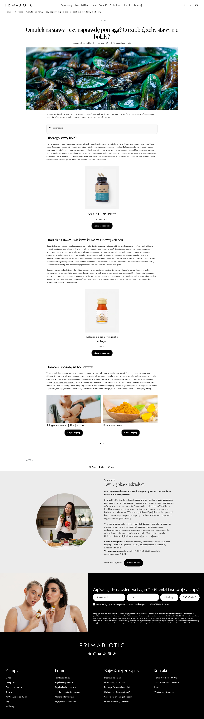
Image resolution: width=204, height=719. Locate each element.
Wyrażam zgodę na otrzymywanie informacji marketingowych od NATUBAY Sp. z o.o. (133, 604)
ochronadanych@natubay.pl (184, 623)
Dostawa (9, 692)
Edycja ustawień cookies (65, 701)
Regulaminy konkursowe (65, 687)
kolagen (124, 270)
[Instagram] (94, 653)
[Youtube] (99, 653)
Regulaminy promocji (64, 682)
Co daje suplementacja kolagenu (118, 696)
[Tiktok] (104, 653)
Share (103, 467)
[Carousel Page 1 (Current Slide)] (100, 443)
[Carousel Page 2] (103, 443)
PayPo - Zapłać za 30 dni (16, 696)
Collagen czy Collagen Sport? (117, 692)
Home (8, 11)
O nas (8, 677)
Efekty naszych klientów (114, 682)
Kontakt (157, 687)
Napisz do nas (133, 562)
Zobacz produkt (102, 226)
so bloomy (10, 706)
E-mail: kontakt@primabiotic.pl (166, 682)
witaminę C (70, 382)
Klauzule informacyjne (64, 696)
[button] (169, 597)
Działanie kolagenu (112, 677)
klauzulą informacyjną (141, 623)
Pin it (112, 467)
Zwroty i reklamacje (14, 687)
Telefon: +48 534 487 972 (165, 677)
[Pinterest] (114, 653)
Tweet (94, 467)
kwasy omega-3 (59, 382)
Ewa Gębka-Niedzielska (124, 484)
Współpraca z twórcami (164, 692)
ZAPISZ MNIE (189, 597)
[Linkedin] (109, 653)
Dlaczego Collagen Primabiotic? (117, 687)
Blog (7, 701)
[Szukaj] (185, 5)
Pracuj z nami (11, 682)
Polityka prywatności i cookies (67, 692)
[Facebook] (89, 653)
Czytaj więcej (73, 433)
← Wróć (102, 20)
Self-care (19, 11)
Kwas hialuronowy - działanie (116, 701)
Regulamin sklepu (62, 677)
